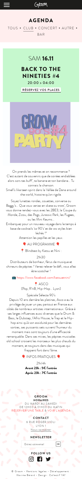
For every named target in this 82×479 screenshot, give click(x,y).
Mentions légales (36, 471)
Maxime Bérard (25, 475)
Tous (13, 28)
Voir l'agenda (59, 410)
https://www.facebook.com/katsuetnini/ (43, 277)
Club (28, 28)
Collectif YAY (57, 475)
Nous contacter (41, 430)
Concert (47, 28)
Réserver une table (27, 410)
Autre (68, 28)
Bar (41, 34)
